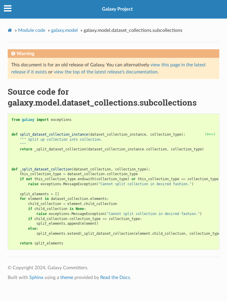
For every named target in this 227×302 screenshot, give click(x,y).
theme (66, 277)
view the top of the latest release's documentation (106, 72)
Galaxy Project (117, 9)
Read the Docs (115, 277)
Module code (31, 30)
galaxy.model (64, 30)
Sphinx (36, 277)
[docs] (210, 134)
